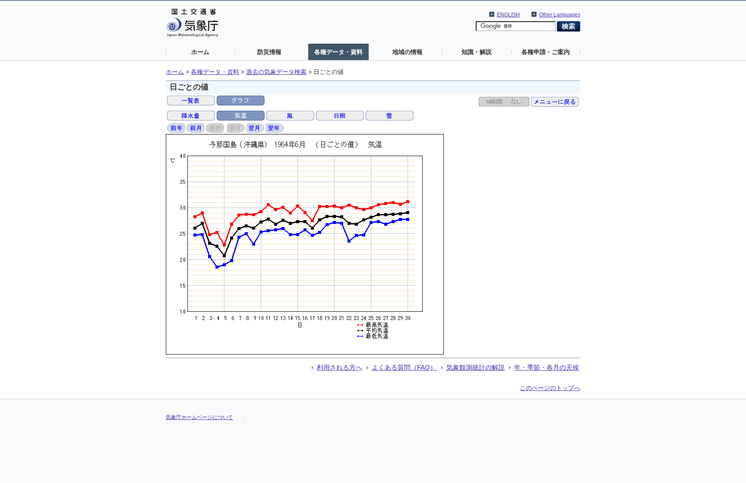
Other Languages (559, 15)
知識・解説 (477, 51)
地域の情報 (407, 51)
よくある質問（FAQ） (404, 367)
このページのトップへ (550, 387)
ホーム (200, 51)
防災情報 (269, 51)
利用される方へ (339, 367)
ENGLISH (508, 15)
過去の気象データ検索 (276, 72)
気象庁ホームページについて (199, 417)
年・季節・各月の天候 (546, 367)
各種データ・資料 (338, 51)
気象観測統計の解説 (475, 367)
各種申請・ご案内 (546, 51)
